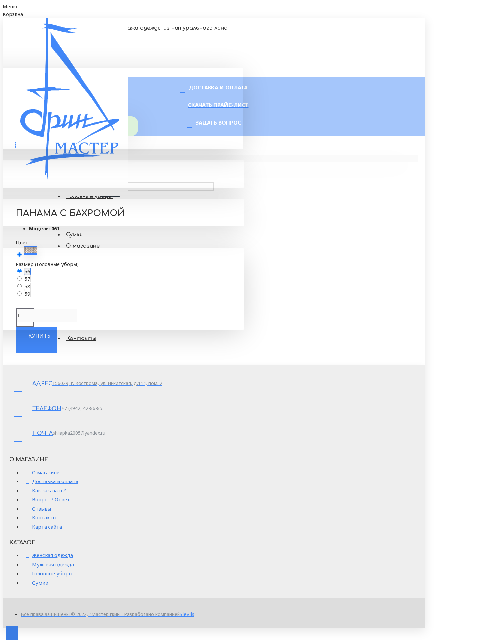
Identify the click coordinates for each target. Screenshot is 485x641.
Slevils (187, 614)
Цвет (22, 242)
